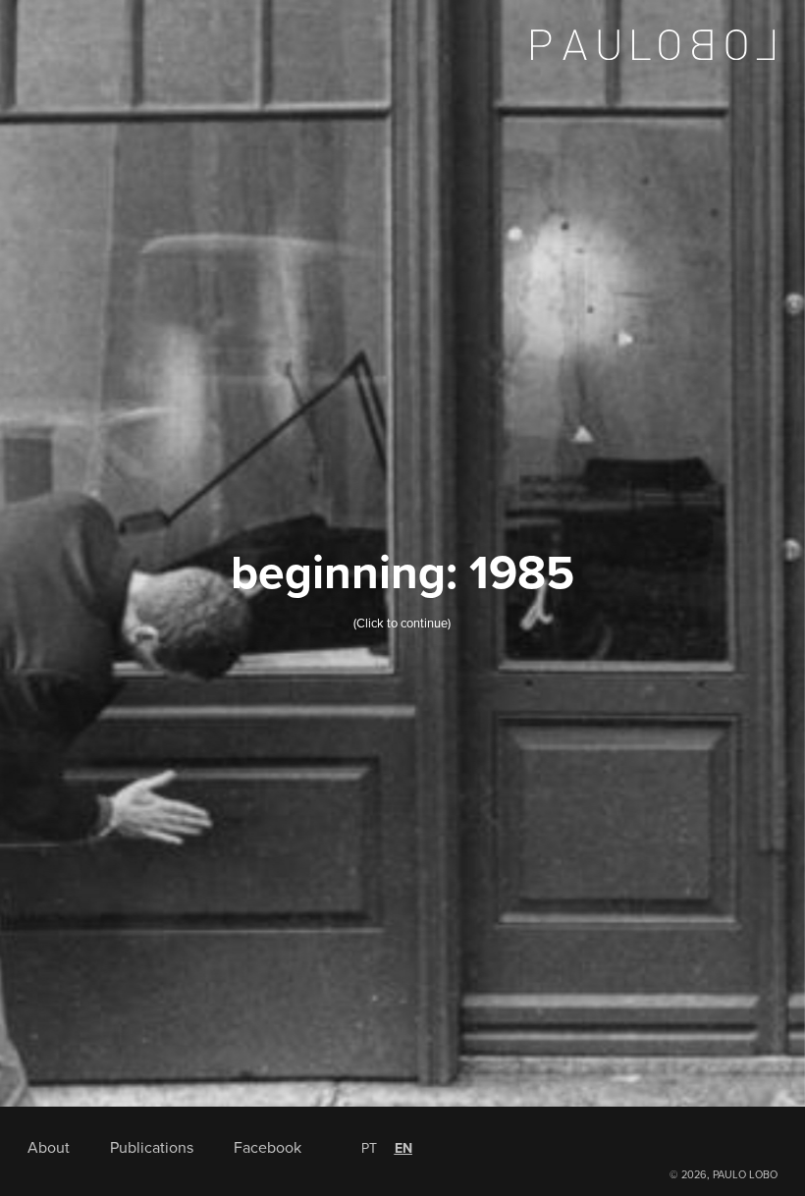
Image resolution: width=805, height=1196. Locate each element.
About (48, 1148)
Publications (151, 1148)
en (403, 1148)
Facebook (267, 1148)
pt (369, 1148)
